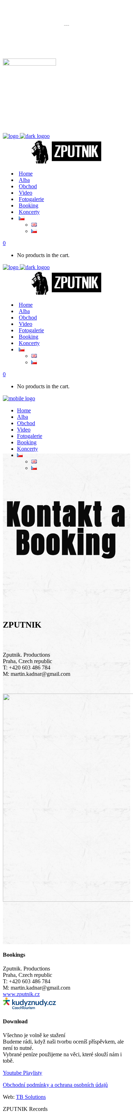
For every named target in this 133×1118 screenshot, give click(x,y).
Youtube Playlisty (22, 1073)
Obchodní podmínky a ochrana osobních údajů (55, 1085)
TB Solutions (31, 1097)
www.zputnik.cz (21, 994)
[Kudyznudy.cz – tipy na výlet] (29, 1007)
